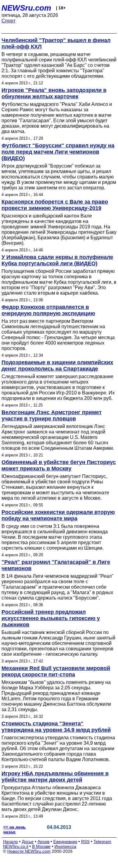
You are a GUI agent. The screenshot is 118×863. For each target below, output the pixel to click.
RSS (85, 841)
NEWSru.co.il (15, 846)
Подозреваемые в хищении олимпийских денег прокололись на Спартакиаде (57, 365)
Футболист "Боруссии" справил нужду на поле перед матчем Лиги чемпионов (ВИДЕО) (58, 151)
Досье (28, 841)
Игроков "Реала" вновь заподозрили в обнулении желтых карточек (54, 93)
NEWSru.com (26, 7)
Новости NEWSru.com (29, 851)
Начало (10, 841)
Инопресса (65, 846)
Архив (43, 841)
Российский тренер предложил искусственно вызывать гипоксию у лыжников (51, 618)
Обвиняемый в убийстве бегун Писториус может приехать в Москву (59, 465)
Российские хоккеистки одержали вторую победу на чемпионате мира (58, 515)
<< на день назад (14, 829)
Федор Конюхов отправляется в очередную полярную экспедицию (48, 310)
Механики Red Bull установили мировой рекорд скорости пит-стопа (56, 671)
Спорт (8, 20)
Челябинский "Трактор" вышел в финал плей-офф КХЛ (56, 43)
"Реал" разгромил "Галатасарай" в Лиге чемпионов (56, 565)
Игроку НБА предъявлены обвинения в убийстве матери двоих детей (55, 776)
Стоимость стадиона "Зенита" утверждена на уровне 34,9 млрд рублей (56, 727)
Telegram (102, 841)
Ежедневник (65, 841)
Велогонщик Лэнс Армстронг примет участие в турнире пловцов (52, 415)
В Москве (41, 846)
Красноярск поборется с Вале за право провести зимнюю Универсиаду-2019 (55, 205)
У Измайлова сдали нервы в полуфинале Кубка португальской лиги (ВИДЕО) (57, 260)
